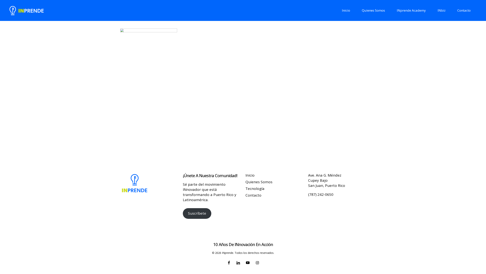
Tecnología (254, 188)
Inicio (250, 175)
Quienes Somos (258, 181)
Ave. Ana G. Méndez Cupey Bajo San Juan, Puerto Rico (326, 180)
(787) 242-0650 (320, 194)
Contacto (253, 195)
